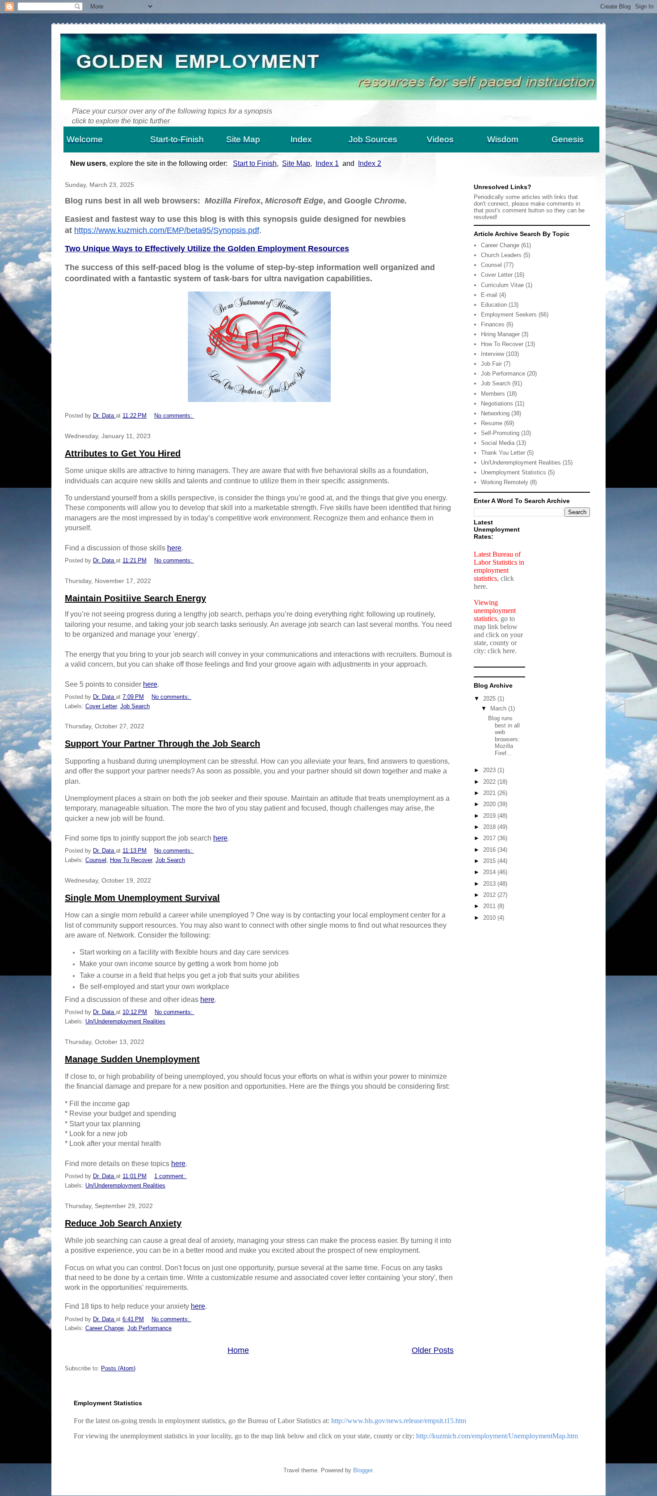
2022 (490, 781)
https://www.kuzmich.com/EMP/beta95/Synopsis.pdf (166, 230)
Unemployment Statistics (513, 472)
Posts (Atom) (118, 1368)
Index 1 (327, 163)
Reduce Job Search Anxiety (123, 1223)
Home (238, 1350)
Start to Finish (255, 163)
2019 (490, 815)
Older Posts (433, 1350)
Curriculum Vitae (502, 285)
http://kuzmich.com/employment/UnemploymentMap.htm (497, 1436)
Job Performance (149, 1328)
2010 (490, 917)
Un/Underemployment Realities (125, 1021)
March (499, 708)
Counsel (95, 860)
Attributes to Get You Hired (123, 453)
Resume (491, 423)
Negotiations (497, 403)
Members (493, 393)
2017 (490, 838)
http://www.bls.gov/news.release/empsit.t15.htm (398, 1420)
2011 (490, 906)
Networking (495, 413)
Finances (493, 324)
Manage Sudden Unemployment (132, 1059)
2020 (490, 804)
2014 (490, 872)
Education (494, 304)
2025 (490, 698)
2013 (490, 883)
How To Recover (131, 860)
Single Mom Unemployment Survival (142, 898)
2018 (490, 827)
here (174, 548)
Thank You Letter (503, 452)
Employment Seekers (509, 314)
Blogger (362, 1470)
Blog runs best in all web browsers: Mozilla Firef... (505, 735)
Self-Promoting (500, 433)
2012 (490, 895)
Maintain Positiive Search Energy (135, 598)
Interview (492, 354)
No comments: (174, 415)
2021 (490, 793)
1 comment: (170, 1176)
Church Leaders (501, 255)
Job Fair (491, 363)
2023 (490, 770)
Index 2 (369, 163)
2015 (490, 861)
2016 (490, 849)
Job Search (135, 706)
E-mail (489, 295)
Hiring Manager (500, 334)
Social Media (497, 443)
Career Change (104, 1328)
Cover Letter (101, 706)
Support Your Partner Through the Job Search (162, 743)
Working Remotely (504, 482)
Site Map (296, 163)
